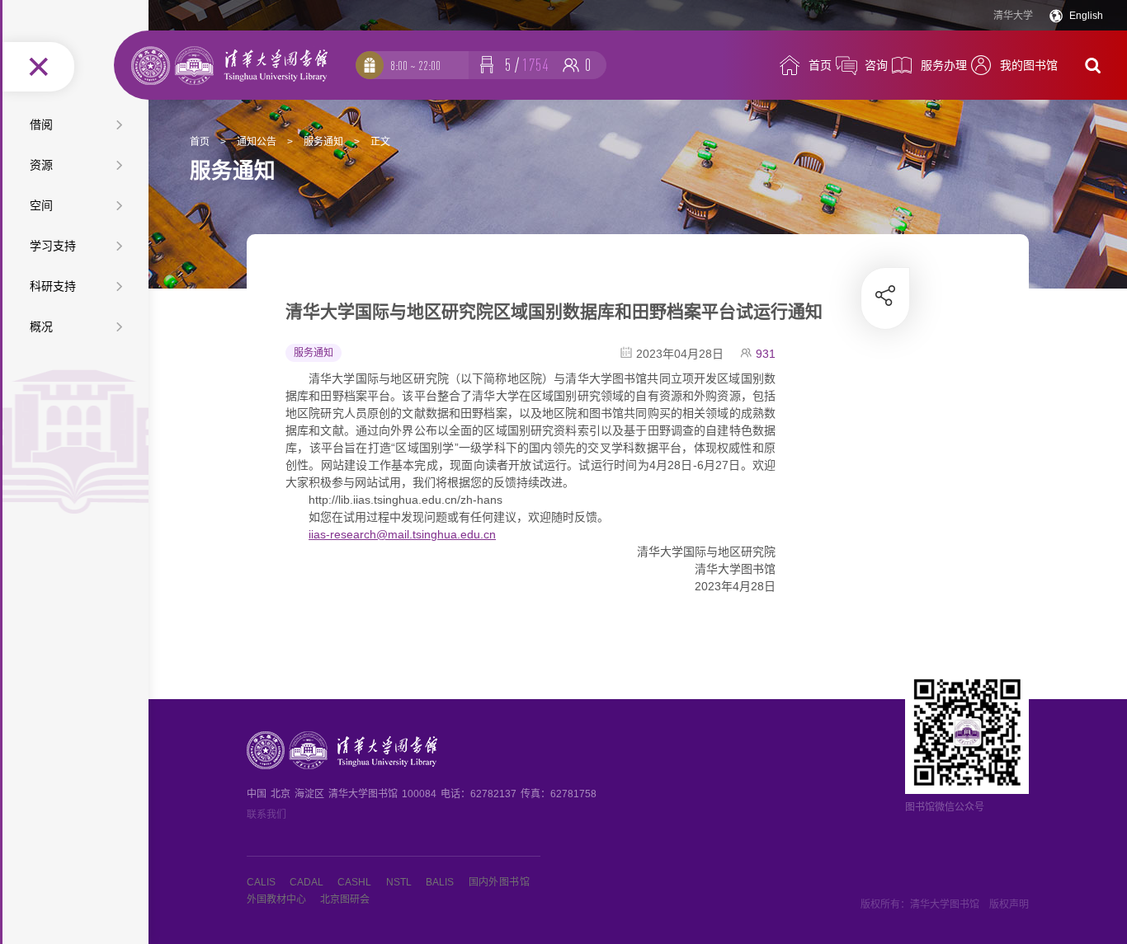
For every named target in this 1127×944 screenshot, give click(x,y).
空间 (41, 205)
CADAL (306, 882)
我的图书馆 (1029, 65)
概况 (41, 326)
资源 (41, 164)
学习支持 (53, 245)
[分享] (885, 295)
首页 (820, 65)
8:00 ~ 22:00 (415, 65)
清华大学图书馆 (944, 904)
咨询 (876, 65)
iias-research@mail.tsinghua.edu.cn (402, 534)
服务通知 (323, 142)
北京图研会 (345, 899)
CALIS (261, 882)
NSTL (399, 882)
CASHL (354, 882)
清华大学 (1013, 15)
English (1086, 15)
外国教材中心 (276, 899)
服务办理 (944, 65)
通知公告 (256, 142)
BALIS (440, 882)
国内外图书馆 (499, 882)
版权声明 (1009, 904)
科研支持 (53, 286)
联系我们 (266, 814)
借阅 (41, 124)
